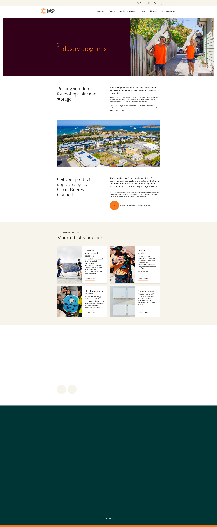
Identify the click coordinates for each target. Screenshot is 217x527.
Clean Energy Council (108, 522)
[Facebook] (100, 435)
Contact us (60, 450)
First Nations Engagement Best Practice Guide (79, 464)
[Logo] (108, 426)
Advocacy (100, 11)
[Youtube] (112, 435)
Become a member (168, 3)
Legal (105, 518)
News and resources (168, 11)
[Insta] (103, 435)
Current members (62, 458)
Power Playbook (79, 452)
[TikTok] (116, 435)
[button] (72, 389)
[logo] (48, 11)
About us (60, 454)
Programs (112, 11)
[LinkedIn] (106, 435)
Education (153, 11)
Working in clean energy (128, 11)
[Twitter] (109, 435)
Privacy (111, 518)
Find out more (90, 278)
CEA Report (78, 448)
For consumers (96, 456)
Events (143, 11)
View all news (62, 367)
